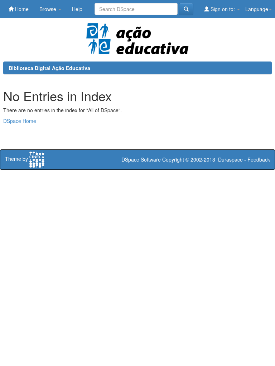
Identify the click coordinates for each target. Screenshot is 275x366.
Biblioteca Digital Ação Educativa (49, 67)
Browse (48, 9)
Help (77, 9)
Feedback (258, 159)
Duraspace (230, 159)
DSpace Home (19, 120)
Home (21, 9)
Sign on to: (222, 9)
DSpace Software (141, 159)
